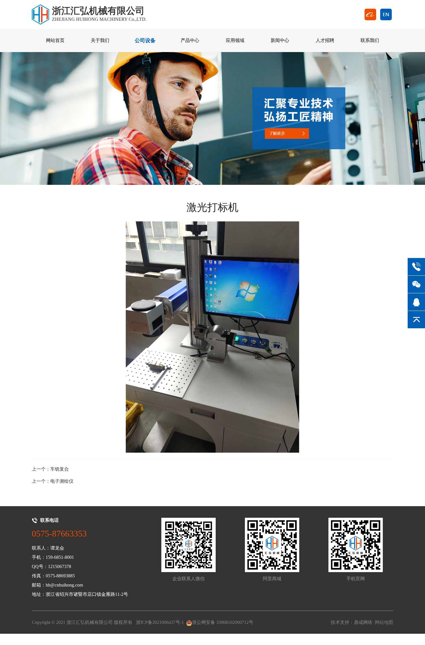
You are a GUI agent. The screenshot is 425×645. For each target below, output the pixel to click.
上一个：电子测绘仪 (52, 481)
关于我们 (100, 40)
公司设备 (145, 40)
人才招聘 (325, 40)
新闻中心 (280, 40)
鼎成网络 (363, 622)
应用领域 (235, 40)
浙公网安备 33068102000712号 (222, 622)
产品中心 (190, 40)
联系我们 (370, 40)
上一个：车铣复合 (50, 469)
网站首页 (55, 40)
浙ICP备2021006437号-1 (160, 622)
